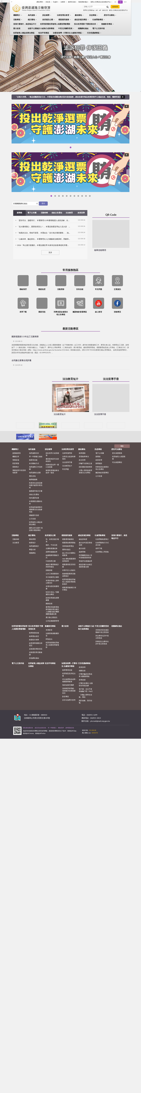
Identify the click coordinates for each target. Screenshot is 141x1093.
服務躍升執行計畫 (35, 491)
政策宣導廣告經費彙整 (52, 599)
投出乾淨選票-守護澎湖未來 (85, 24)
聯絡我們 (61, 728)
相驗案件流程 (34, 515)
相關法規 (82, 671)
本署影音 (49, 630)
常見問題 (65, 469)
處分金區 (82, 548)
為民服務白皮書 (35, 473)
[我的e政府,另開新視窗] (97, 729)
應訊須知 (32, 476)
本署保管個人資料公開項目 (52, 582)
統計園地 (31, 19)
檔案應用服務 (63, 19)
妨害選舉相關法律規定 (35, 644)
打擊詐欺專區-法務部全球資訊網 (86, 684)
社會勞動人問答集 (102, 552)
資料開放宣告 (69, 728)
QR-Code (110, 215)
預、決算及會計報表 (52, 540)
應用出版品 (66, 549)
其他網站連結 (34, 658)
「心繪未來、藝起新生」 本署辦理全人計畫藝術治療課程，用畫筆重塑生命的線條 (43, 239)
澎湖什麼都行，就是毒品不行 (24, 24)
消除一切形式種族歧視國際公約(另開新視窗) (86, 196)
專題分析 (32, 549)
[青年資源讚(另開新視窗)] (116, 437)
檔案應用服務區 (68, 539)
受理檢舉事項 (84, 456)
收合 (122, 446)
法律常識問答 (67, 453)
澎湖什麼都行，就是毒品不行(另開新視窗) (67, 196)
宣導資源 (82, 680)
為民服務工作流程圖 (35, 468)
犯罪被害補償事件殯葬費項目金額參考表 (35, 509)
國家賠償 (49, 604)
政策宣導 (99, 460)
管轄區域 (15, 460)
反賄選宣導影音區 (35, 649)
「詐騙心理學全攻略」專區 (55, 196)
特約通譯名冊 (34, 498)
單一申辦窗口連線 (35, 456)
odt (97, 10)
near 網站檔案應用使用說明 (69, 560)
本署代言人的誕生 (68, 570)
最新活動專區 (70, 328)
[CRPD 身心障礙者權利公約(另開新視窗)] (70, 437)
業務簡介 (15, 467)
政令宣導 (82, 460)
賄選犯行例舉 (34, 640)
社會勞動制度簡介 (102, 539)
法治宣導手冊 (111, 379)
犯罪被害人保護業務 (118, 458)
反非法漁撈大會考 (68, 700)
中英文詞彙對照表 (65, 28)
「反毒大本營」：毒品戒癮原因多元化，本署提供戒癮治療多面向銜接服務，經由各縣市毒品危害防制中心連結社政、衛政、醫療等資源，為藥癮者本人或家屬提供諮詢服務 (56, 97)
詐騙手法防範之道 (85, 463)
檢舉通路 (82, 453)
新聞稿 (98, 456)
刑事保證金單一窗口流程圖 (52, 466)
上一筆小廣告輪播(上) (14, 425)
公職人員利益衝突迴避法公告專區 (85, 472)
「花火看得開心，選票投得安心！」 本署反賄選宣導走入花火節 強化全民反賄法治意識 (43, 227)
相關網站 (32, 553)
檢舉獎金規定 (34, 636)
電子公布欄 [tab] (32, 213)
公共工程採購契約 (52, 574)
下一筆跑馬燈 (127, 97)
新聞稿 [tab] (19, 213)
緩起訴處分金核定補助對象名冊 (85, 566)
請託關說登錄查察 (85, 467)
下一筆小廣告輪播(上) (126, 425)
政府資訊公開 (47, 19)
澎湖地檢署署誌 (68, 546)
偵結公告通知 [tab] (57, 213)
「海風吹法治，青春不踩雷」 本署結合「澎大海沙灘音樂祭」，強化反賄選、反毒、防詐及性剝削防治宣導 (43, 233)
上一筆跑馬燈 (13, 97)
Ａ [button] (120, 2)
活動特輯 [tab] (44, 213)
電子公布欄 (100, 453)
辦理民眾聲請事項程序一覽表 (52, 472)
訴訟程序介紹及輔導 (52, 454)
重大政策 (16, 28)
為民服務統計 (34, 546)
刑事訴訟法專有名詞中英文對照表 (102, 643)
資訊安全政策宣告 (40, 728)
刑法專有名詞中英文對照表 (102, 637)
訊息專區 (92, 15)
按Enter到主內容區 (8, 2)
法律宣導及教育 (63, 15)
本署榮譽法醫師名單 (35, 503)
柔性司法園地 (109, 15)
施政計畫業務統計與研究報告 (52, 566)
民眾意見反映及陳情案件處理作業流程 (35, 485)
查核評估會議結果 (85, 561)
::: (11, 714)
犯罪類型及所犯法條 (68, 675)
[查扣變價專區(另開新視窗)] (93, 437)
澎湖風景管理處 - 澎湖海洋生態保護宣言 (68, 691)
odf (100, 10)
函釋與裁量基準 (51, 552)
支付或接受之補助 (52, 577)
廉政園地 (78, 15)
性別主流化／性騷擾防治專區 (52, 593)
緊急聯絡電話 (83, 2)
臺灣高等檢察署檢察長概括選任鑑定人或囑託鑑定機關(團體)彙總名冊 (52, 610)
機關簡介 (16, 15)
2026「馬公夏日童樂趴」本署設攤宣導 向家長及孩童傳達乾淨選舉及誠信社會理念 (43, 245)
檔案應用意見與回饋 (68, 566)
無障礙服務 (33, 479)
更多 (50, 252)
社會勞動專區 (97, 19)
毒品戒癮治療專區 (70, 196)
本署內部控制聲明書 (52, 588)
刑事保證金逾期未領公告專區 (102, 468)
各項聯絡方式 (34, 463)
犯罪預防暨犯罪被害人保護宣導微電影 (55, 24)
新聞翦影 (99, 463)
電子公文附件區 (98, 28)
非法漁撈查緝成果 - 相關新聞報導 (69, 681)
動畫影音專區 (106, 24)
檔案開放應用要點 (68, 543)
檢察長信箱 (72, 2)
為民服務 (31, 15)
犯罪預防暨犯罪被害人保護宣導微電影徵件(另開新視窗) (90, 196)
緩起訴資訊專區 (81, 19)
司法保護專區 (117, 462)
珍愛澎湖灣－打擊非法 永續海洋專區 (67, 33)
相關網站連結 (83, 28)
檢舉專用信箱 (67, 670)
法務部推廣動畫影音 (52, 635)
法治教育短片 (70, 379)
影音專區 (65, 696)
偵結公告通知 (34, 494)
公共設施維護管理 (52, 621)
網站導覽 (40, 2)
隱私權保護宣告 (28, 728)
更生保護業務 (117, 453)
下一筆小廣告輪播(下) (126, 436)
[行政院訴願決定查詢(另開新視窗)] (116, 425)
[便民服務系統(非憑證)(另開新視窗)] (48, 425)
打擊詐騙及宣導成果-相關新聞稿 (85, 675)
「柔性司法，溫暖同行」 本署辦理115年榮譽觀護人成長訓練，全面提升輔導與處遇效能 (43, 220)
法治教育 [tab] (69, 213)
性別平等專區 (43, 33)
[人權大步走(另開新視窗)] (48, 437)
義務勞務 (82, 552)
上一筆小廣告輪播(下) (14, 436)
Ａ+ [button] (125, 2)
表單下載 (99, 548)
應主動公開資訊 (51, 617)
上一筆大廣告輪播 (12, 172)
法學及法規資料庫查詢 (68, 458)
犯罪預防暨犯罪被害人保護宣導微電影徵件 (68, 582)
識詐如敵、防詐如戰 (85, 702)
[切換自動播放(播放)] (123, 97)
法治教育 (15, 543)
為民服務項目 (34, 453)
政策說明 (82, 667)
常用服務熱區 (70, 270)
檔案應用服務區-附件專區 (69, 589)
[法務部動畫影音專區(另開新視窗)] (25, 437)
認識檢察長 (16, 453)
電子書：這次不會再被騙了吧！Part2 (86, 690)
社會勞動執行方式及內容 (102, 544)
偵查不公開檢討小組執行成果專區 (41, 28)
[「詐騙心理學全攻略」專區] (70, 172)
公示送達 (32, 519)
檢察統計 (32, 543)
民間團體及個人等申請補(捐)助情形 (85, 557)
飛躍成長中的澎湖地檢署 (19, 472)
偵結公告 (105, 10)
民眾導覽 (15, 463)
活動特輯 (15, 539)
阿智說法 (49, 639)
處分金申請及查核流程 (85, 544)
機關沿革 (15, 456)
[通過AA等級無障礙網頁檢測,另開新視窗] (88, 729)
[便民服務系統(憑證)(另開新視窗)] (25, 425)
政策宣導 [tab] (81, 213)
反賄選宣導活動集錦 (35, 654)
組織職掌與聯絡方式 (52, 557)
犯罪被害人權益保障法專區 (23, 33)
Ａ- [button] (115, 2)
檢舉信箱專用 (100, 250)
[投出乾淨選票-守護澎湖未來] (70, 123)
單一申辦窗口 (52, 728)
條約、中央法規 (51, 545)
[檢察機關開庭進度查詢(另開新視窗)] (70, 425)
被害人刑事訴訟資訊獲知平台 (101, 2)
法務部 (62, 2)
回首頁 (48, 2)
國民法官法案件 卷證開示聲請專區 (36, 529)
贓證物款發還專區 (102, 473)
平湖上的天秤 (78, 196)
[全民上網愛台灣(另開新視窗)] (93, 425)
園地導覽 (32, 539)
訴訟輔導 (45, 15)
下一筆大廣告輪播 (128, 172)
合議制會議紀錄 (51, 548)
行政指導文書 (51, 561)
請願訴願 (49, 570)
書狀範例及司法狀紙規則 (52, 460)
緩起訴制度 (83, 539)
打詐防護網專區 (93, 33)
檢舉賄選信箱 (34, 633)
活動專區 (16, 19)
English (55, 2)
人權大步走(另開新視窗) (82, 196)
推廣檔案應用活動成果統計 (68, 575)
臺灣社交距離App (88, 10)
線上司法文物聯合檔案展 (68, 554)
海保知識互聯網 (68, 685)
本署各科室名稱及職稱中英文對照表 (102, 631)
